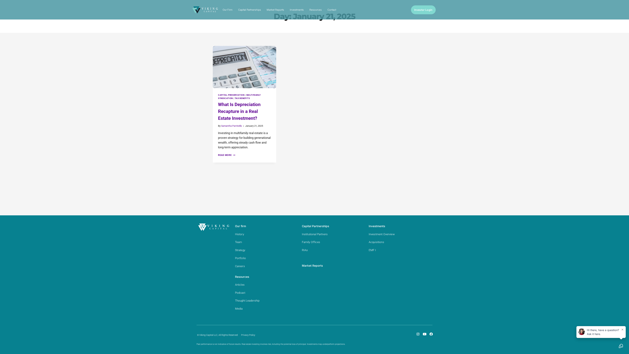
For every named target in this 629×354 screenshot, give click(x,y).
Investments (297, 9)
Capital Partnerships (249, 9)
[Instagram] (418, 334)
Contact (331, 9)
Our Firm (227, 9)
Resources (315, 9)
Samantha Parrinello (231, 126)
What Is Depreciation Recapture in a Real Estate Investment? (239, 111)
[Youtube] (424, 334)
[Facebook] (431, 334)
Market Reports (275, 9)
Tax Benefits (242, 98)
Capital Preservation (231, 95)
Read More (226, 155)
